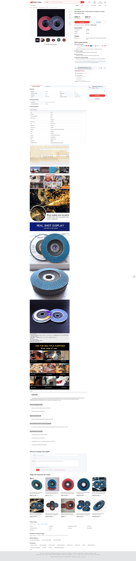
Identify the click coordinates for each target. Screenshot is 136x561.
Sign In (76, 81)
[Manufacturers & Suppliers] (35, 2)
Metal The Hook (77, 545)
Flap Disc (47, 7)
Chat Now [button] (99, 22)
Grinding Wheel (89, 528)
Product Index (86, 553)
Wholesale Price (69, 553)
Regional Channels (80, 553)
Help (87, 5)
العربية (74, 554)
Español (46, 554)
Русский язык (59, 554)
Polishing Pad (32, 529)
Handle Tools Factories (61, 545)
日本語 (80, 554)
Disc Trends (50, 547)
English (43, 554)
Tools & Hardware (35, 7)
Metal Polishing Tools (91, 545)
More (31, 549)
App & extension (93, 5)
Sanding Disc (51, 526)
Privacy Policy (84, 556)
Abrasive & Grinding (42, 7)
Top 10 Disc (44, 547)
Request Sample (93, 24)
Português (50, 554)
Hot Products (42, 553)
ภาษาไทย (85, 554)
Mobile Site (91, 553)
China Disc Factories (34, 545)
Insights (95, 553)
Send (38, 469)
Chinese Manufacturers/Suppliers (55, 553)
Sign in (105, 2)
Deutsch (66, 554)
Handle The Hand (70, 545)
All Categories (33, 5)
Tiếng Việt (92, 554)
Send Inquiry (82, 22)
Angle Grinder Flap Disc (57, 540)
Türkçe (89, 554)
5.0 (93, 88)
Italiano (63, 554)
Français (54, 554)
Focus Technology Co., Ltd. (61, 556)
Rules (105, 5)
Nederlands (70, 554)
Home (31, 7)
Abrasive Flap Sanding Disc (53, 7)
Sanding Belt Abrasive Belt (72, 526)
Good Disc (84, 545)
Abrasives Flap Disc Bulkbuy (59, 547)
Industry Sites (75, 553)
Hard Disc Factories (52, 545)
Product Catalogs (45, 524)
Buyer (82, 5)
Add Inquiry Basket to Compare (51, 44)
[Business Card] (104, 91)
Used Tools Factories (43, 545)
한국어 (77, 554)
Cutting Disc (70, 528)
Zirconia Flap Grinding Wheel (46, 540)
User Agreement (74, 556)
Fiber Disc (50, 528)
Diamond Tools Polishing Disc (35, 547)
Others (50, 529)
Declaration (79, 556)
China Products (47, 553)
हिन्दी (82, 554)
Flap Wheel (89, 526)
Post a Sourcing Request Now (59, 469)
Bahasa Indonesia (97, 554)
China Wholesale (63, 553)
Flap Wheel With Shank (33, 528)
